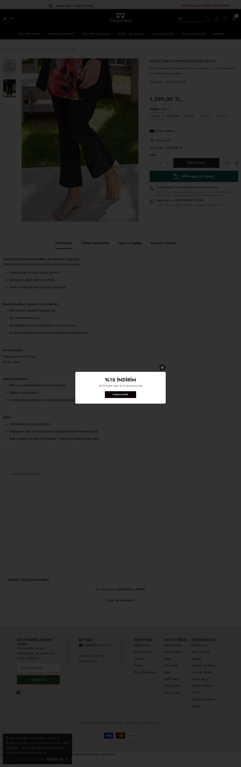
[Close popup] (162, 367)
